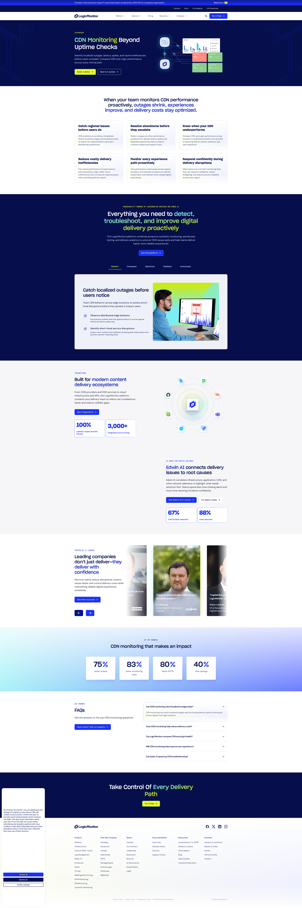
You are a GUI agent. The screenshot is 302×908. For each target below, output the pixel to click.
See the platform (149, 252)
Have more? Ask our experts (91, 727)
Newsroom (131, 855)
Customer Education (187, 863)
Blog (180, 855)
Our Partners (131, 846)
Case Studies (184, 859)
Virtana (104, 850)
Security (130, 859)
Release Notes (158, 846)
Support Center (159, 855)
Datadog (104, 842)
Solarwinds (105, 855)
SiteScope (105, 871)
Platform (78, 842)
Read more (219, 2)
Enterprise (79, 863)
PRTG (103, 859)
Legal (128, 871)
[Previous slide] (79, 613)
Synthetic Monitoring (83, 887)
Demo (77, 867)
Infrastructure (80, 846)
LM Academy (198, 8)
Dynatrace (105, 846)
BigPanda (105, 875)
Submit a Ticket (211, 846)
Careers (129, 842)
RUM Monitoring (81, 879)
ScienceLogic (106, 867)
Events (207, 850)
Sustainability (132, 867)
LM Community (212, 8)
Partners (177, 8)
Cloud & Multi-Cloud (83, 850)
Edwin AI (78, 859)
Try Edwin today (209, 499)
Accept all (23, 874)
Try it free (216, 16)
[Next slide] (90, 613)
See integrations (85, 412)
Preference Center (144, 899)
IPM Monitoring (81, 883)
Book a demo (83, 71)
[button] (120, 16)
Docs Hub (156, 842)
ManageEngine (107, 863)
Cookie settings (23, 885)
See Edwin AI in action (180, 499)
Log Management (82, 855)
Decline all (23, 880)
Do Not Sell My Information (163, 899)
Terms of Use (130, 899)
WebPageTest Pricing (84, 875)
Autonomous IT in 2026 (188, 842)
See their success (86, 599)
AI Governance (132, 863)
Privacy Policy (118, 899)
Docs (186, 8)
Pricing (150, 16)
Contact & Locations (213, 842)
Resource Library (185, 846)
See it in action (107, 71)
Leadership (131, 850)
